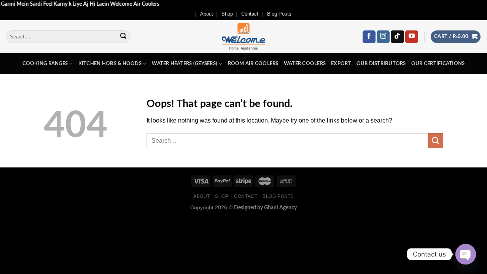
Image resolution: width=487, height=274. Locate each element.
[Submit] (123, 36)
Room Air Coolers (253, 63)
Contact (249, 14)
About (206, 14)
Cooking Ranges (45, 63)
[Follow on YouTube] (411, 36)
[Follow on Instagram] (383, 36)
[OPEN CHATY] (465, 254)
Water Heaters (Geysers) (184, 63)
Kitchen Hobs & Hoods (110, 63)
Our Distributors (381, 63)
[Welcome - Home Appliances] (243, 36)
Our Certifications (438, 63)
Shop (227, 14)
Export (341, 63)
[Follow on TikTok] (397, 36)
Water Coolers (305, 63)
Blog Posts (279, 14)
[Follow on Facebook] (369, 36)
